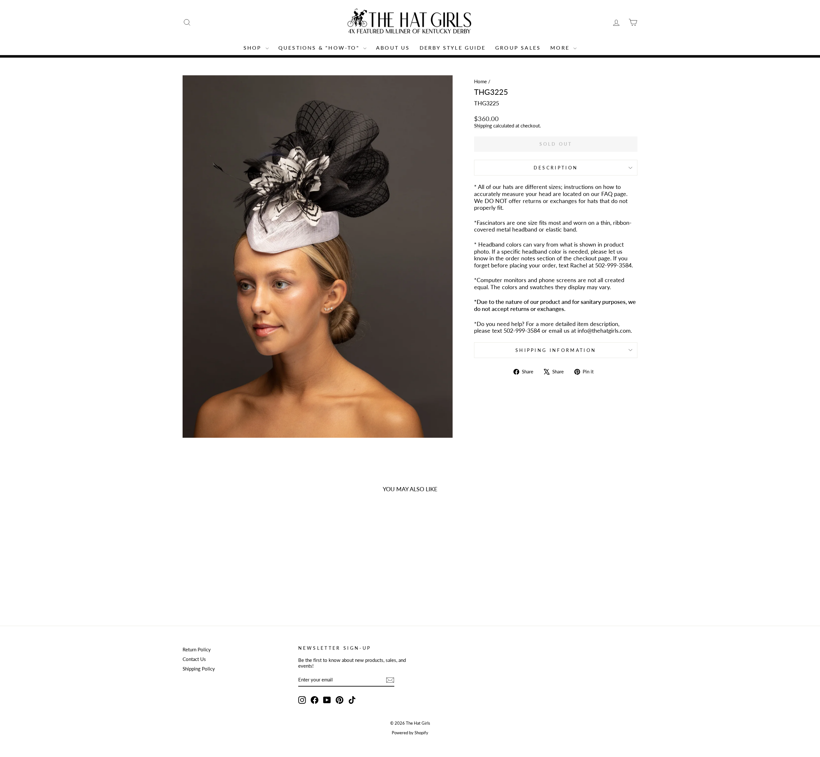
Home (480, 81)
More (561, 48)
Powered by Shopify (410, 732)
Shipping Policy (199, 669)
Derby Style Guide (453, 48)
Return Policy (197, 649)
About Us (393, 48)
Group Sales (518, 48)
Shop (253, 48)
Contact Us (194, 659)
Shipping (483, 125)
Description (556, 167)
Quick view (237, 567)
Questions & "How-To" (320, 48)
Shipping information (555, 350)
